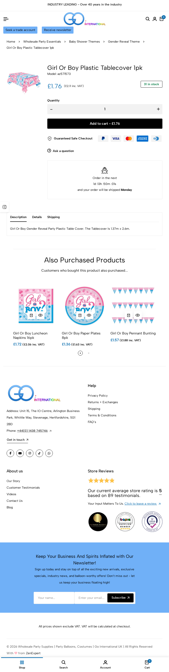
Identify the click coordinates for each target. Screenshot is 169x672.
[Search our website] (148, 19)
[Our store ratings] (101, 481)
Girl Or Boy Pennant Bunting (133, 333)
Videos (11, 494)
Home (11, 41)
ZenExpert (33, 653)
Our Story (13, 481)
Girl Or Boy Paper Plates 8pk (81, 335)
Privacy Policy (98, 395)
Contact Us (15, 501)
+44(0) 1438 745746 (32, 431)
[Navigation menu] (6, 18)
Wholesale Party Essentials (42, 41)
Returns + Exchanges (103, 402)
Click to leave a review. (141, 504)
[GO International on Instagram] (29, 453)
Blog (10, 507)
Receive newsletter (57, 30)
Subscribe (119, 598)
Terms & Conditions (102, 415)
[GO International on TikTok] (39, 453)
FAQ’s (92, 422)
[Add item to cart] (31, 315)
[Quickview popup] (40, 315)
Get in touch (16, 440)
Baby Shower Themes (84, 41)
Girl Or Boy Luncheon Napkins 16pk (30, 335)
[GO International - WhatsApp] (49, 453)
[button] (80, 353)
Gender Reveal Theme (124, 41)
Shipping (94, 409)
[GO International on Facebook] (10, 453)
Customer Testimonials (23, 488)
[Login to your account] (155, 19)
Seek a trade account (20, 30)
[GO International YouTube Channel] (20, 453)
